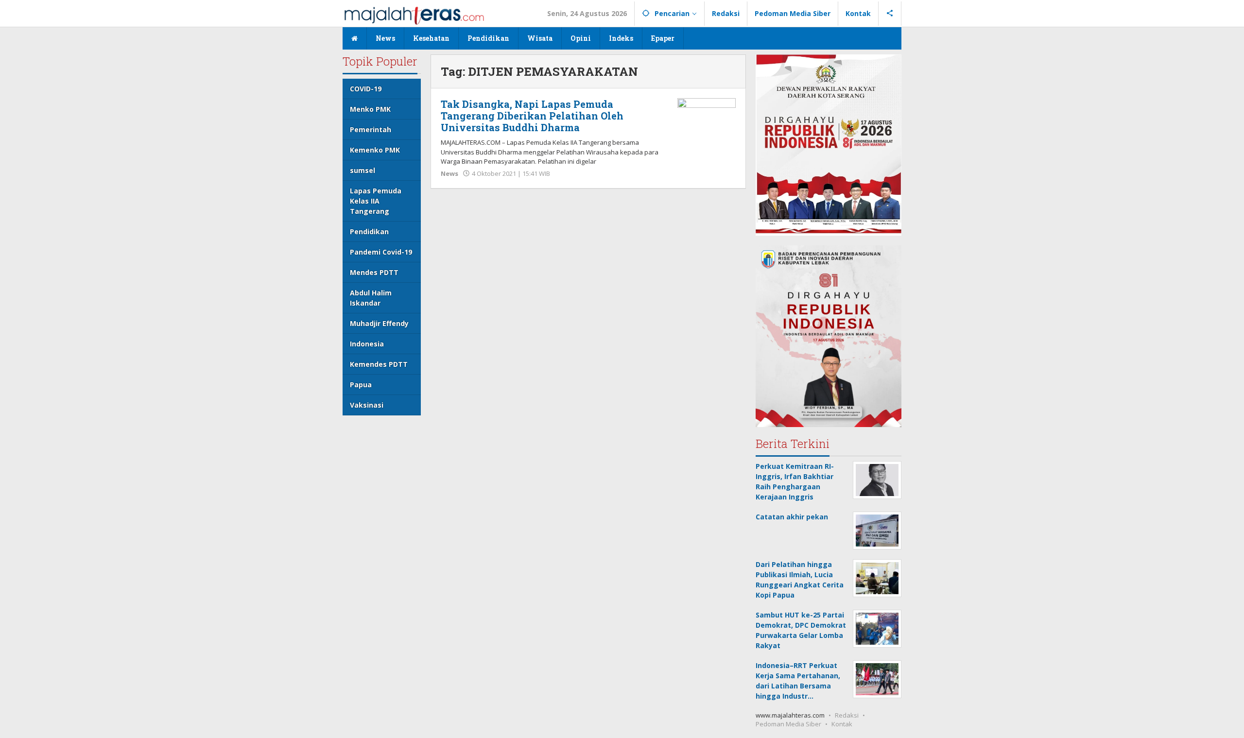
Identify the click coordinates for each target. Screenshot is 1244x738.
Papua (361, 384)
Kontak (841, 724)
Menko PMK (370, 109)
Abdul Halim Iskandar (371, 298)
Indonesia (367, 343)
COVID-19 (365, 88)
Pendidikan (369, 231)
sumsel (362, 170)
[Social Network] (890, 13)
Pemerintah (370, 129)
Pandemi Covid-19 (381, 252)
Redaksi (847, 715)
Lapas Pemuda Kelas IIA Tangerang (375, 201)
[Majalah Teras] (414, 14)
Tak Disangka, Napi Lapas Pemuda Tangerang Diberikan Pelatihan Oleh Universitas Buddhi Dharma (532, 116)
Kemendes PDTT (379, 364)
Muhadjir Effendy (379, 323)
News (449, 173)
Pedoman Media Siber (788, 724)
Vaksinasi (366, 405)
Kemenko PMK (375, 149)
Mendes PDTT (374, 272)
